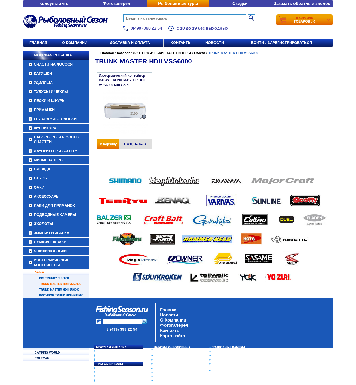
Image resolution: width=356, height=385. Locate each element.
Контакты (181, 43)
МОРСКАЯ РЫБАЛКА (53, 55)
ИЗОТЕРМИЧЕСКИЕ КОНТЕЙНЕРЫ (51, 262)
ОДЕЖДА (42, 169)
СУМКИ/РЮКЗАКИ (50, 242)
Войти (257, 43)
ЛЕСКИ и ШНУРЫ (50, 101)
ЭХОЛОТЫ (43, 224)
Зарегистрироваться (290, 43)
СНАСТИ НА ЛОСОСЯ (53, 64)
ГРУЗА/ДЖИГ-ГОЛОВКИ (55, 119)
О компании (74, 43)
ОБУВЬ (40, 178)
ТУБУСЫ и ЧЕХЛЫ (51, 91)
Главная (38, 43)
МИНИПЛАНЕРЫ (49, 160)
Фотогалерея (116, 3)
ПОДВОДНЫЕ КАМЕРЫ (55, 215)
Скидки (240, 3)
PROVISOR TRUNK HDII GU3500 (61, 295)
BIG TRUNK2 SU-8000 (54, 278)
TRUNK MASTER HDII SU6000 (59, 289)
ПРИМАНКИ (44, 110)
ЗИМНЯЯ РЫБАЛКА (51, 233)
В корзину (108, 144)
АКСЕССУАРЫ (47, 196)
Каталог (123, 53)
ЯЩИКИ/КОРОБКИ (50, 251)
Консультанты (54, 3)
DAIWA (39, 272)
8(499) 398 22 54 (146, 28)
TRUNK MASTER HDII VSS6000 (60, 283)
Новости (214, 43)
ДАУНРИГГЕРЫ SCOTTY (55, 151)
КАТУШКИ (43, 73)
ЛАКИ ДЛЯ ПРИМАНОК (54, 205)
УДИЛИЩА (43, 82)
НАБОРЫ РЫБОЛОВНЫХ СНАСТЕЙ (57, 139)
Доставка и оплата (130, 43)
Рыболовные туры (178, 3)
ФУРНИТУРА (45, 128)
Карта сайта (172, 335)
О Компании (173, 320)
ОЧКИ (39, 187)
